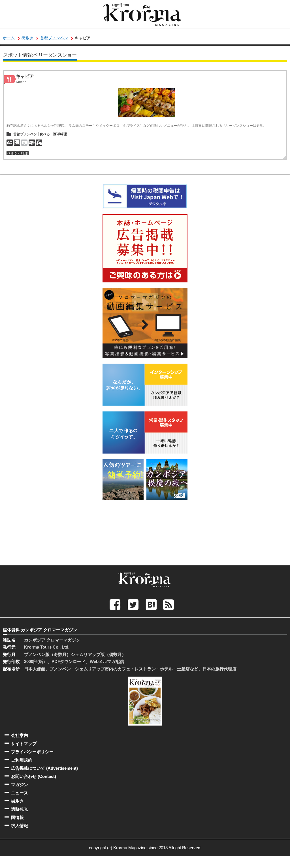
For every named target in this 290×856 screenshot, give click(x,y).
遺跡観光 (19, 809)
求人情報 (19, 825)
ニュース (19, 792)
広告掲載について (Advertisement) (44, 768)
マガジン (19, 784)
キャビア (25, 76)
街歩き (27, 38)
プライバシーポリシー (32, 751)
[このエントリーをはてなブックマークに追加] (151, 604)
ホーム (9, 38)
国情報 (17, 817)
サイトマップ (24, 743)
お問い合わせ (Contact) (33, 776)
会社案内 (19, 735)
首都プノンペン (54, 38)
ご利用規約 (21, 760)
